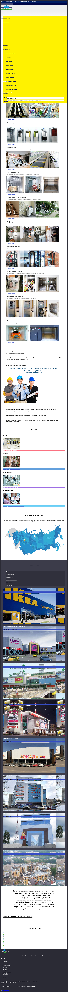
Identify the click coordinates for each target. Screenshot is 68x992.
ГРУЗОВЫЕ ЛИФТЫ (10, 574)
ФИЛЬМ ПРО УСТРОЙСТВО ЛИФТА (17, 917)
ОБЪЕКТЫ (5, 45)
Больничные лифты (10, 73)
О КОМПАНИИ (6, 22)
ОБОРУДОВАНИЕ (6, 49)
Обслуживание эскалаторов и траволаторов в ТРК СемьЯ (18, 663)
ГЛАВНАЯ (5, 18)
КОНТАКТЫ (5, 101)
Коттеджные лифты (10, 69)
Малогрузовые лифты (10, 77)
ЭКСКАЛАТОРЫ (9, 585)
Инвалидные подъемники (11, 89)
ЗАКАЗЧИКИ (5, 93)
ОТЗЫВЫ (5, 969)
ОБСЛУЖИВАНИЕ (9, 577)
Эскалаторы (8, 57)
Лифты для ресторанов (11, 81)
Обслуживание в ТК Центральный (12, 701)
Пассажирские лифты (10, 53)
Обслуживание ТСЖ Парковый (11, 850)
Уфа (1, 39)
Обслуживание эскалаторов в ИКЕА (12, 588)
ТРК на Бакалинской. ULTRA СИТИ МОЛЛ (14, 626)
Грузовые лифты (9, 65)
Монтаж (7, 33)
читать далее (11, 119)
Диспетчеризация (9, 37)
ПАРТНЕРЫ (5, 97)
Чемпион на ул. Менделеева (10, 775)
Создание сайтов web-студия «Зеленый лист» (26, 986)
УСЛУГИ (5, 25)
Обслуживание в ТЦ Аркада (10, 738)
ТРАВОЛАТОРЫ (9, 582)
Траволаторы (9, 61)
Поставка (8, 29)
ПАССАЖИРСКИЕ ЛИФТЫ (11, 580)
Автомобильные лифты (11, 85)
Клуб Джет (5, 813)
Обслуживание (9, 41)
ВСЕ (6, 571)
